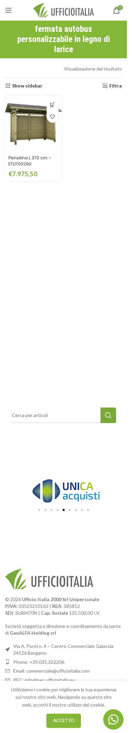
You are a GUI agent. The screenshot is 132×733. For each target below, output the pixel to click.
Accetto (63, 720)
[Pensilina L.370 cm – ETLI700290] (33, 124)
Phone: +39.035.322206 (38, 662)
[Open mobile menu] (8, 10)
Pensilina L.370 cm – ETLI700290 (29, 161)
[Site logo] (63, 10)
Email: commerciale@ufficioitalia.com (51, 671)
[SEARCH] (108, 415)
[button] (53, 105)
